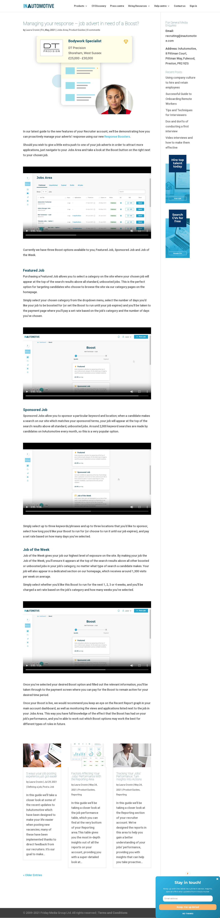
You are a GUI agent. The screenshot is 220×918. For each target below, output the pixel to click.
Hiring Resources (137, 6)
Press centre (117, 6)
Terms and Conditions (112, 912)
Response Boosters (117, 136)
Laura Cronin (32, 30)
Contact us (180, 6)
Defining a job (34, 787)
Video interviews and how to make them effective (179, 142)
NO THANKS (187, 913)
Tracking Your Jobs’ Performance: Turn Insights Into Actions (129, 776)
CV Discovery (99, 6)
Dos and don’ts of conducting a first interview (177, 126)
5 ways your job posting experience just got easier (41, 775)
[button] (187, 882)
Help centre (160, 6)
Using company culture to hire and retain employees (180, 82)
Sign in (193, 6)
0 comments (93, 30)
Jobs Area (62, 30)
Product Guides (77, 30)
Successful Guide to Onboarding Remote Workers (179, 98)
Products (79, 6)
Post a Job (48, 787)
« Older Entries (32, 875)
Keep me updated (188, 907)
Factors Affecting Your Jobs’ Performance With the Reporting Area (86, 776)
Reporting (76, 794)
